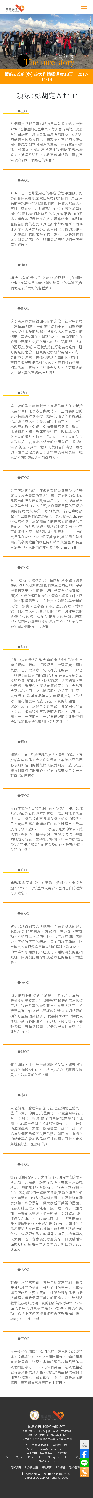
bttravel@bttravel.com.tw (51, 1449)
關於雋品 (16, 1467)
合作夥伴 (60, 1467)
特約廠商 (46, 1467)
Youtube (57, 1473)
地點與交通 (31, 1467)
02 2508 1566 (39, 1445)
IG (68, 1473)
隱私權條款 (75, 1467)
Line (43, 1473)
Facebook (30, 1473)
